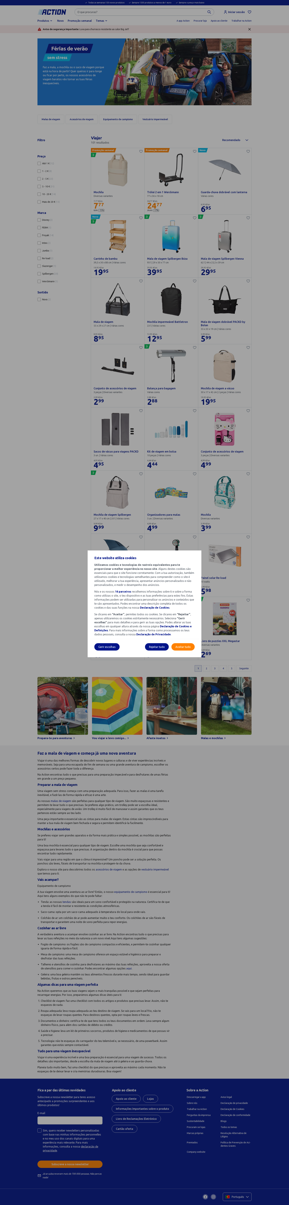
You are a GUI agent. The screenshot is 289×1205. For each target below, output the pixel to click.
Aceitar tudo (183, 646)
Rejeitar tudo (157, 646)
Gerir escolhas (107, 646)
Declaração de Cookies (154, 607)
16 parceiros (123, 591)
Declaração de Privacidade (153, 634)
